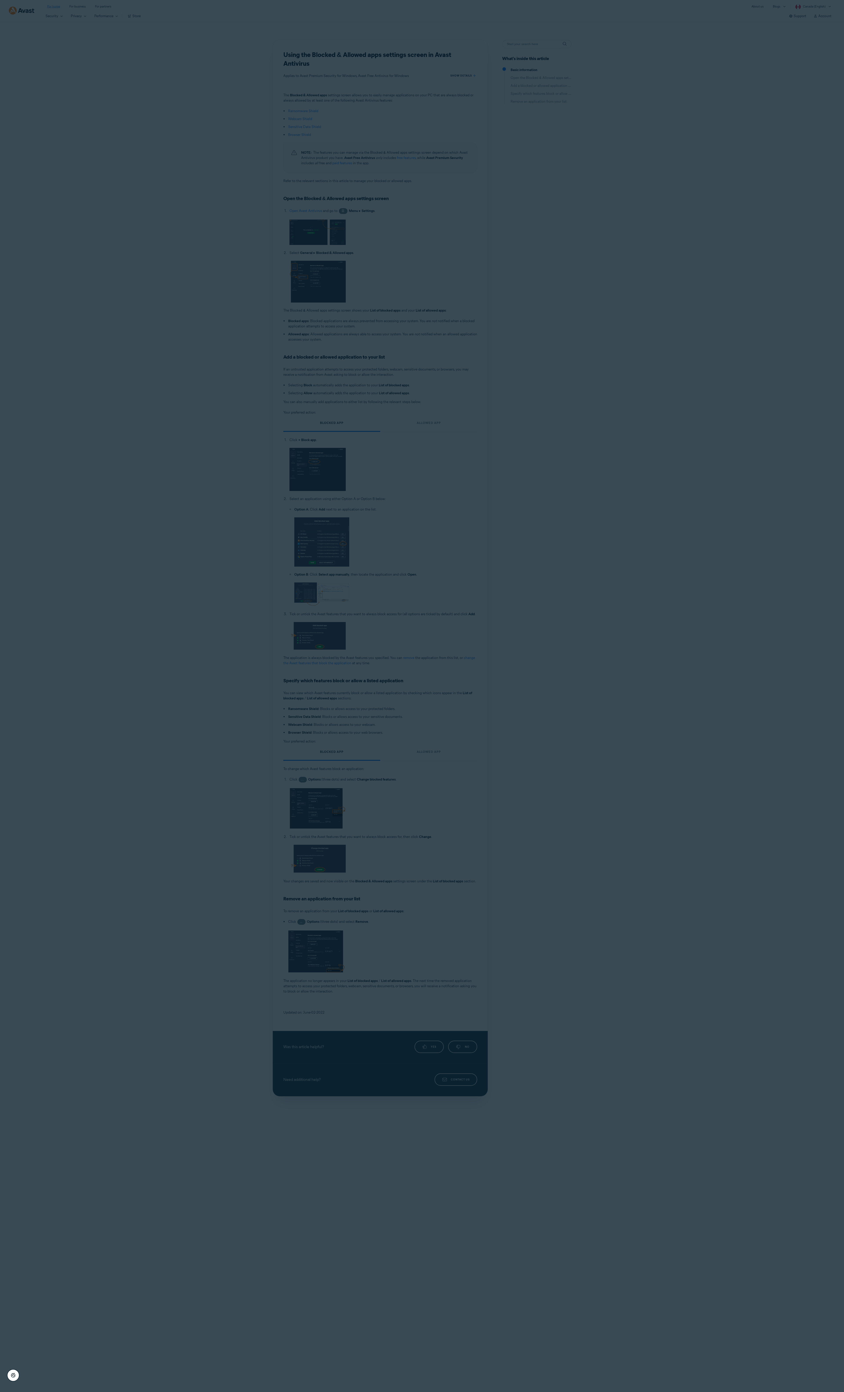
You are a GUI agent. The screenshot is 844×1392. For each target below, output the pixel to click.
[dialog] (422, 696)
